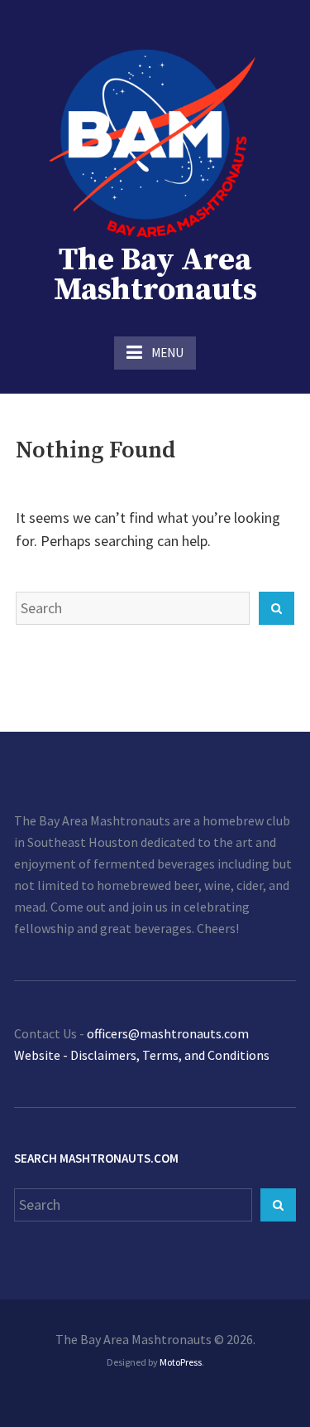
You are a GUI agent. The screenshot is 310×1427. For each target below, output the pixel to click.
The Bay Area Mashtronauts (155, 275)
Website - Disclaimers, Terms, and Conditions (141, 1055)
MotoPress (181, 1362)
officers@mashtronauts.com (168, 1033)
